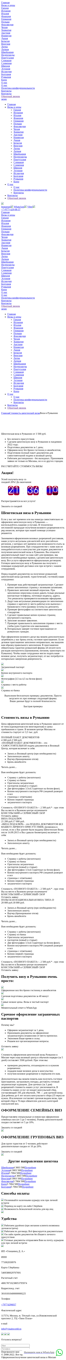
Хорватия (6, 30)
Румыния (6, 77)
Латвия (5, 49)
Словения (6, 63)
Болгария (6, 74)
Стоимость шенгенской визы (25, 413)
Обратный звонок (10, 96)
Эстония (5, 68)
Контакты (6, 91)
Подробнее (30, 1167)
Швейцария (7, 52)
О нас (4, 82)
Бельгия (5, 41)
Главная (5, 2)
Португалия (7, 57)
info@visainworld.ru (11, 1328)
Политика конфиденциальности (18, 88)
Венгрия (5, 44)
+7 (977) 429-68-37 (10, 209)
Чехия (4, 27)
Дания (4, 38)
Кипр (4, 79)
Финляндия (7, 24)
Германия (6, 19)
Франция (6, 16)
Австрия (5, 33)
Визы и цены (8, 5)
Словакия (6, 60)
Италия (5, 13)
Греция (5, 8)
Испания (5, 11)
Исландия (6, 71)
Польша (5, 22)
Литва (4, 46)
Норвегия (6, 35)
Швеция (5, 66)
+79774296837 (8, 1304)
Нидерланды (8, 55)
